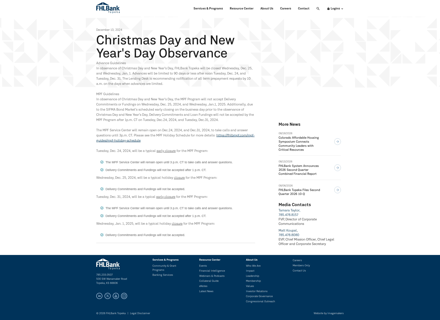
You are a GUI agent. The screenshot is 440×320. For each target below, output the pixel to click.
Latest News (206, 291)
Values (250, 286)
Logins (333, 8)
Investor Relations (257, 291)
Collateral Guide (209, 281)
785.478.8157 (288, 215)
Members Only (301, 265)
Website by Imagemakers (329, 313)
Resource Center (242, 8)
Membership (253, 281)
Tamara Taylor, (289, 210)
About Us (266, 8)
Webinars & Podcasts (212, 276)
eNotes (203, 286)
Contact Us (299, 270)
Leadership (252, 276)
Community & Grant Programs (164, 268)
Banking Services (162, 275)
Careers (285, 8)
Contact (303, 8)
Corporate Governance (259, 296)
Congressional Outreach (260, 301)
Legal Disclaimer (140, 313)
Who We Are (253, 266)
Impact (250, 271)
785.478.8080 (289, 235)
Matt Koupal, (288, 230)
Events (203, 266)
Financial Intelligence (212, 271)
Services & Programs (208, 8)
